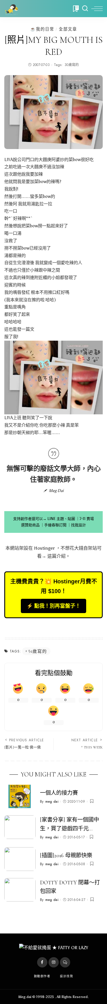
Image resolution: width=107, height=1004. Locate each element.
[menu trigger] (97, 8)
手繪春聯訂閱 (55, 525)
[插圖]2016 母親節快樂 (66, 855)
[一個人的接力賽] (20, 796)
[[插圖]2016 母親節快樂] (20, 859)
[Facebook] (42, 962)
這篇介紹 (56, 556)
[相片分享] (53, 377)
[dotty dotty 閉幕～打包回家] (20, 890)
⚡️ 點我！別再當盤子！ (53, 606)
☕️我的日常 (42, 29)
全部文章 (68, 29)
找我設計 (78, 525)
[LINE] (65, 962)
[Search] (85, 8)
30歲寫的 (71, 64)
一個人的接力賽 (59, 793)
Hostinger (44, 548)
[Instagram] (54, 962)
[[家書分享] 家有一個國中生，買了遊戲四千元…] (20, 827)
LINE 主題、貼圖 (61, 519)
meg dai (51, 801)
